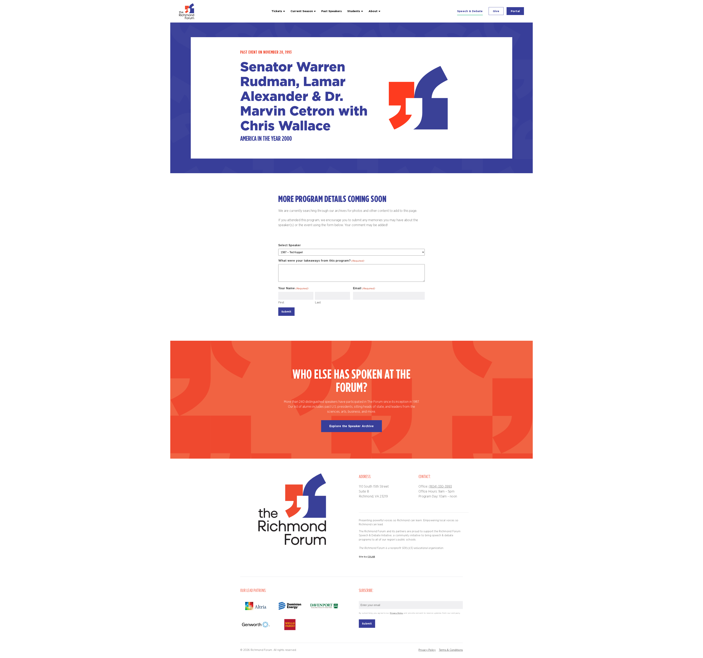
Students (353, 11)
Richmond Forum (187, 11)
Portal (515, 11)
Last (318, 302)
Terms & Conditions (451, 650)
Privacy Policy (396, 613)
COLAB (371, 557)
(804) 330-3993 (440, 486)
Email (364, 288)
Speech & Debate (470, 11)
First (281, 302)
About (373, 11)
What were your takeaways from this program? (321, 260)
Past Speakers (331, 11)
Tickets (276, 11)
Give (496, 11)
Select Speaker (289, 245)
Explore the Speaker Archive (351, 426)
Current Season (302, 11)
